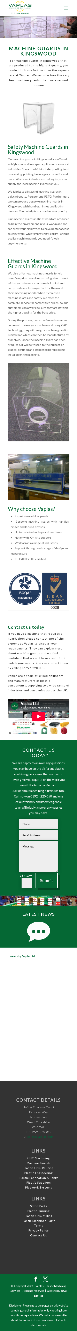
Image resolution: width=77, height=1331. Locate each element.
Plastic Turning (38, 1211)
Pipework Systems (38, 1187)
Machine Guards (39, 1163)
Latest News (38, 914)
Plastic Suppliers (38, 1182)
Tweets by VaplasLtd (21, 956)
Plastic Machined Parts (38, 1220)
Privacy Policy (38, 1230)
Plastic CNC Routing (38, 1168)
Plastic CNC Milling (38, 1216)
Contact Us (38, 1235)
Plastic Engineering (38, 1173)
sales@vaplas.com (40, 1136)
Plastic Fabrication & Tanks (39, 1177)
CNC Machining (38, 1158)
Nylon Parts (38, 1206)
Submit (46, 880)
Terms (38, 1225)
